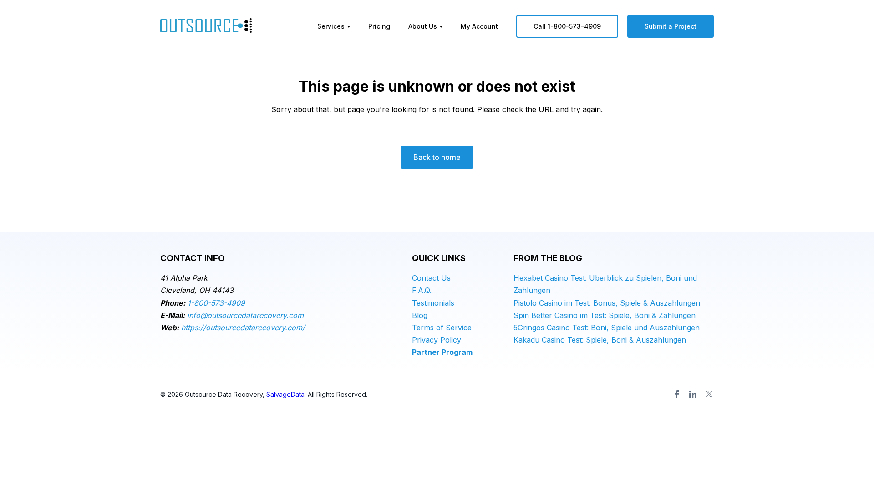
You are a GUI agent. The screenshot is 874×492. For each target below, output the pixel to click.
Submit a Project (670, 26)
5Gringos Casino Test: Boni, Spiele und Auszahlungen (606, 327)
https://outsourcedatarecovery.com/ (243, 327)
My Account (479, 26)
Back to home (437, 157)
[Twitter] (709, 394)
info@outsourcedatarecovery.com (245, 315)
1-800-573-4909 (216, 303)
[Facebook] (676, 394)
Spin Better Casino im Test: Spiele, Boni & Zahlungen (604, 315)
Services (331, 26)
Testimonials (433, 303)
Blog (419, 315)
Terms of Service (442, 327)
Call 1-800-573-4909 (567, 26)
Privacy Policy (436, 339)
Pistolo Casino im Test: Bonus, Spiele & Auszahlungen (606, 303)
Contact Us (431, 277)
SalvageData (285, 394)
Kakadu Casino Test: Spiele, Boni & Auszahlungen (599, 339)
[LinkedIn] (692, 394)
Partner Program (442, 352)
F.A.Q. (422, 290)
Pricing (379, 26)
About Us (422, 26)
